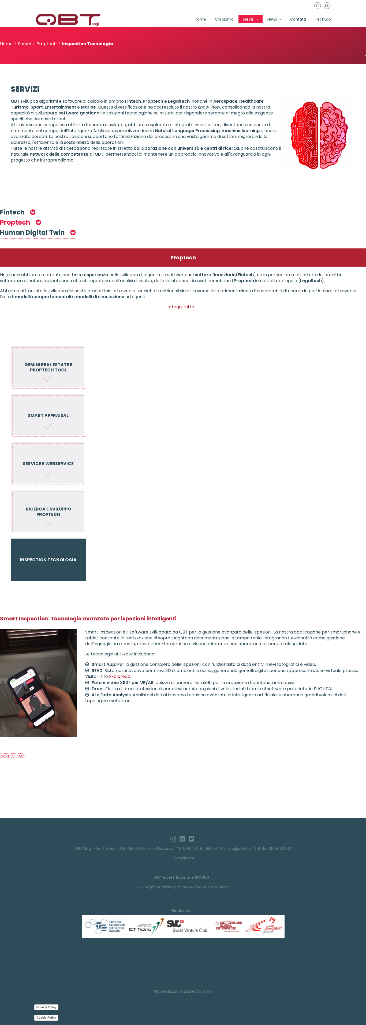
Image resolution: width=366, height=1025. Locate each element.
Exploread (119, 676)
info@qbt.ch (238, 848)
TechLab (323, 19)
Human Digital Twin (33, 232)
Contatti (298, 19)
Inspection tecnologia (48, 560)
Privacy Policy (46, 1007)
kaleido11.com (199, 991)
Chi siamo (224, 19)
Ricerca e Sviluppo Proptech (48, 511)
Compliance (183, 858)
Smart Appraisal (48, 415)
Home (200, 19)
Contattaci (12, 756)
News (272, 19)
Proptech (16, 222)
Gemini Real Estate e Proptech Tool (48, 367)
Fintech (13, 212)
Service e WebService (48, 463)
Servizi (248, 19)
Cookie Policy (46, 1017)
